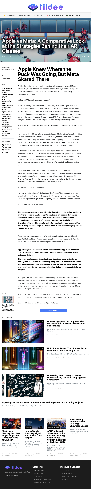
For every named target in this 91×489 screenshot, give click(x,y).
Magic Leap (5, 124)
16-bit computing (7, 88)
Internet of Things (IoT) (53, 427)
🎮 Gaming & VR (24, 15)
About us (65, 479)
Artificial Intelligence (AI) (42, 479)
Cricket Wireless (7, 115)
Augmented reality (7, 105)
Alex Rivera (50, 453)
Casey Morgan (6, 78)
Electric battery (6, 116)
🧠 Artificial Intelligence (55, 15)
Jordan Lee (50, 334)
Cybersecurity (39, 470)
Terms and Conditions (69, 476)
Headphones (5, 122)
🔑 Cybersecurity (9, 15)
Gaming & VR (8, 37)
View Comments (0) (53, 310)
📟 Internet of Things (73, 15)
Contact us (65, 470)
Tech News (28, 427)
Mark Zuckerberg (7, 126)
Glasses (4, 120)
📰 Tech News (38, 15)
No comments (14, 57)
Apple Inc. (5, 98)
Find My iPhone (6, 118)
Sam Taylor (27, 453)
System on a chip (7, 130)
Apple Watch (5, 100)
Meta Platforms (6, 128)
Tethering (5, 131)
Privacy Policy (67, 473)
